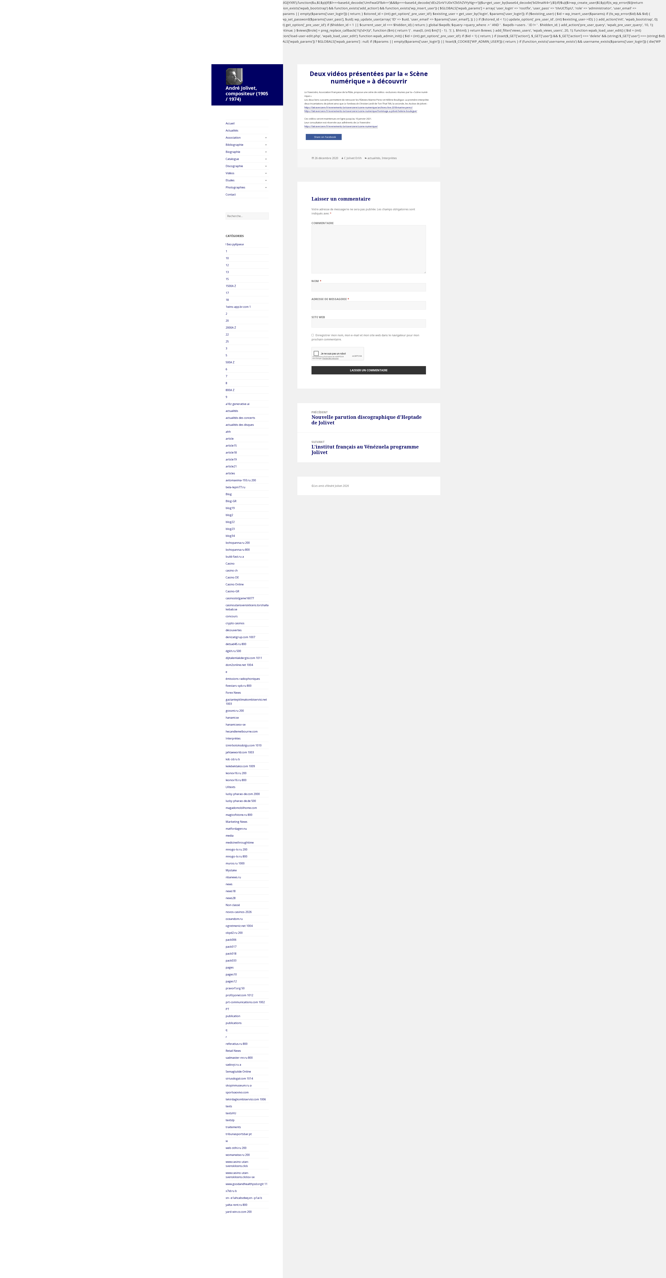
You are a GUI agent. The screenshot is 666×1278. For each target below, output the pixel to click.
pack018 (231, 953)
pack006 (231, 940)
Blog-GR (231, 501)
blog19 (230, 508)
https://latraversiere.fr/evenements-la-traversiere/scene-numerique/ (341, 126)
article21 (231, 466)
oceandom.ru (234, 919)
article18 (231, 452)
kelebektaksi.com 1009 (240, 766)
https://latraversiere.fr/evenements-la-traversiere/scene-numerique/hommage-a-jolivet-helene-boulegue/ (360, 111)
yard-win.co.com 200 (239, 1212)
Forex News (233, 693)
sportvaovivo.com (237, 1092)
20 (227, 321)
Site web (318, 317)
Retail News (233, 1051)
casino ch (232, 570)
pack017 (231, 947)
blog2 (229, 515)
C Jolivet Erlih (353, 158)
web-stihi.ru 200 (236, 1148)
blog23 (230, 529)
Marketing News (236, 822)
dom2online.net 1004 (239, 665)
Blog (229, 494)
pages (230, 967)
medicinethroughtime (240, 842)
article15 (231, 445)
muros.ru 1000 (235, 863)
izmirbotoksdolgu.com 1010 (244, 745)
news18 (231, 891)
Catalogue (232, 159)
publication (233, 1016)
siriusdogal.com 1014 (239, 1078)
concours (232, 616)
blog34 (230, 536)
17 (227, 293)
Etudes (230, 180)
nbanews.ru (233, 877)
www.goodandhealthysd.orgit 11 (246, 1184)
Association (233, 137)
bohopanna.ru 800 (238, 550)
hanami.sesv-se (236, 724)
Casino (230, 563)
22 (227, 334)
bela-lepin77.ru (235, 487)
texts (229, 1106)
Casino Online (235, 584)
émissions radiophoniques (243, 679)
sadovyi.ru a (233, 1065)
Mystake (231, 870)
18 (227, 300)
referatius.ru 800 (236, 1044)
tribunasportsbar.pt (239, 1134)
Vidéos (230, 173)
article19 (231, 459)
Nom (316, 281)
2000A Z (231, 327)
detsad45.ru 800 (236, 644)
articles (230, 473)
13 (227, 272)
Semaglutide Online (238, 1071)
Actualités (232, 130)
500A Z (230, 362)
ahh (228, 432)
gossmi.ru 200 (235, 711)
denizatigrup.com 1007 (240, 637)
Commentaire (322, 223)
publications (234, 1023)
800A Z (230, 390)
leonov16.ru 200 (236, 773)
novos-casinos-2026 (239, 912)
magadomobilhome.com (241, 808)
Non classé (233, 905)
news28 (231, 898)
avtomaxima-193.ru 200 (241, 480)
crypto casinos (235, 623)
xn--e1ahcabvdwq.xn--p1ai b (244, 1198)
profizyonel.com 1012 (239, 995)
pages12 (231, 981)
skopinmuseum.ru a (238, 1085)
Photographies (235, 187)
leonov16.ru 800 (236, 780)
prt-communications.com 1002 (245, 1002)
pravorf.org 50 (235, 988)
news (229, 884)
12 (227, 265)
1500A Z (231, 286)
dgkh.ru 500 (233, 651)
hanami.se (232, 718)
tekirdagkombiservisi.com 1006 (246, 1099)
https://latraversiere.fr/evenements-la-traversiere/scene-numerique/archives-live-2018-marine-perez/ (358, 107)
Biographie (233, 152)
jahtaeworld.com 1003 (240, 752)
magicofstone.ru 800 (239, 815)
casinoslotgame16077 (240, 598)
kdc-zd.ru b (233, 759)
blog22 (230, 522)
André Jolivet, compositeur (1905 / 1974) (247, 93)
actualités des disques (240, 425)
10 (227, 258)
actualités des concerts (240, 418)
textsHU (231, 1113)
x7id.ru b (231, 1191)
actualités (232, 411)
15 (227, 279)
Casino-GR (232, 591)
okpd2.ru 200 (234, 933)
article (230, 439)
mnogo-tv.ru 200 (236, 849)
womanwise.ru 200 (238, 1155)
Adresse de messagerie (330, 299)
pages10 (231, 974)
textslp (230, 1120)
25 (227, 341)
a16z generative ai (237, 404)
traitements (233, 1127)
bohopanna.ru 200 (238, 543)
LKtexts (230, 787)
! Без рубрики (235, 244)
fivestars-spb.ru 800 (238, 686)
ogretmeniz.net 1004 (239, 926)
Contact (231, 194)
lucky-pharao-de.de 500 (241, 801)
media (229, 835)
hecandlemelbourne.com (242, 731)
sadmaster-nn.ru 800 (239, 1058)
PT (227, 1009)
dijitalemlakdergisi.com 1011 (244, 658)
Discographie (234, 166)
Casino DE (232, 577)
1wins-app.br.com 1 (238, 307)
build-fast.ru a (235, 556)
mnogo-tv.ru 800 (236, 856)
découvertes (234, 630)
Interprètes (233, 738)
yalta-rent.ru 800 (236, 1205)
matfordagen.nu (236, 829)
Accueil (230, 123)
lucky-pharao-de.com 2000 (243, 794)
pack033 (231, 960)
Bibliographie (234, 145)
